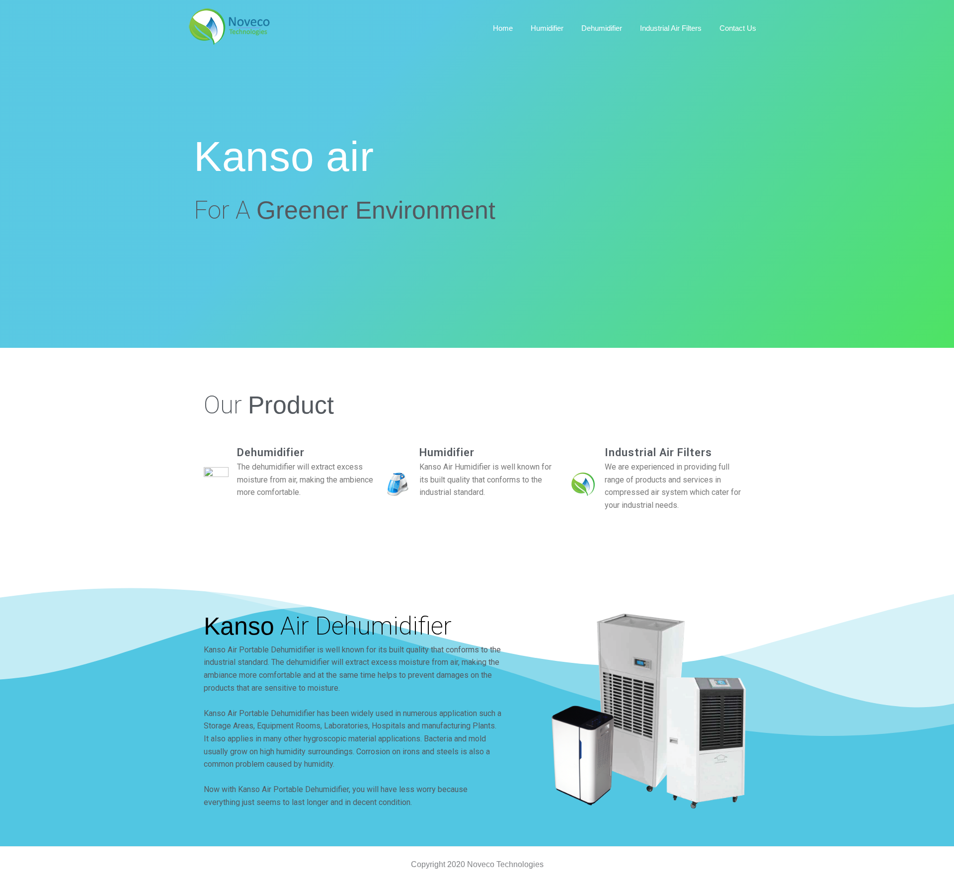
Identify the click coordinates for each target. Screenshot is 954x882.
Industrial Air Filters (658, 452)
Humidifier (447, 452)
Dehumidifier (271, 452)
